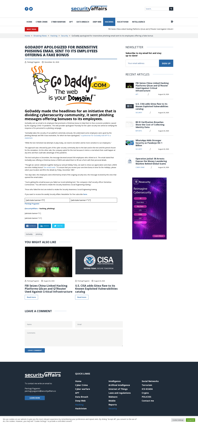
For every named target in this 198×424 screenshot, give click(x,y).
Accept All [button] (190, 420)
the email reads (49, 167)
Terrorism (147, 385)
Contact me (148, 400)
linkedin (46, 226)
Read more (31, 297)
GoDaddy (29, 234)
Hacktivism (122, 22)
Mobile (112, 400)
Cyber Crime (41, 22)
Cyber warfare (58, 22)
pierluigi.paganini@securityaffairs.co (40, 391)
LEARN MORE (35, 398)
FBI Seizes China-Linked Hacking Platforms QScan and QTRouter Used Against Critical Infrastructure (141, 29)
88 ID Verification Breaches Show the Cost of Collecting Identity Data (150, 125)
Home (29, 22)
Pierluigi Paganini (33, 62)
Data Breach (83, 22)
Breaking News (40, 35)
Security (64, 35)
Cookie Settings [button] (178, 420)
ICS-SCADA (147, 389)
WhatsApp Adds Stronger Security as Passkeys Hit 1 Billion (149, 143)
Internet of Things (118, 389)
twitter (59, 226)
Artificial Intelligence (119, 385)
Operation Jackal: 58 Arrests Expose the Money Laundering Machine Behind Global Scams (151, 161)
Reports (139, 131)
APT (71, 22)
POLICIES (146, 396)
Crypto (145, 392)
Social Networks (150, 381)
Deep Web (97, 22)
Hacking (109, 22)
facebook (32, 226)
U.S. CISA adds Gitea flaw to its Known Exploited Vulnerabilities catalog (96, 288)
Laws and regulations (120, 392)
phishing (39, 234)
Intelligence (138, 22)
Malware (113, 396)
